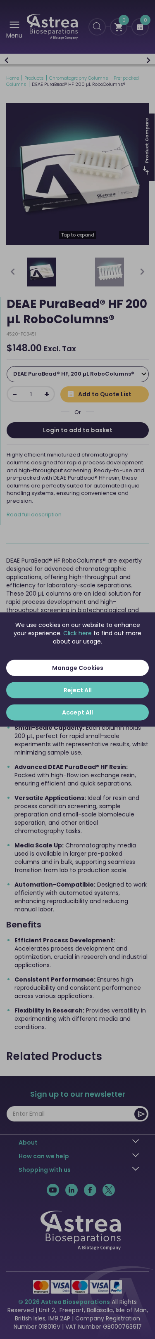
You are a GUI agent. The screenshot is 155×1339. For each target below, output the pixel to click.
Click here (77, 633)
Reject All (78, 690)
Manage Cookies (77, 668)
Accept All (77, 712)
